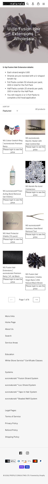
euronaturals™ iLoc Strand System (20, 385)
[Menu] (43, 3)
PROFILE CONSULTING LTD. (19, 475)
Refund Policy (11, 430)
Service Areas (11, 342)
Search (8, 336)
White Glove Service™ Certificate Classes (23, 360)
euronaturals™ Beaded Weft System (21, 398)
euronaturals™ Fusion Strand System (21, 378)
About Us (9, 329)
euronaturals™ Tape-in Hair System (21, 392)
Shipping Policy (12, 437)
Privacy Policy (11, 423)
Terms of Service (13, 416)
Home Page (10, 322)
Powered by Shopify (37, 475)
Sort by (6, 107)
